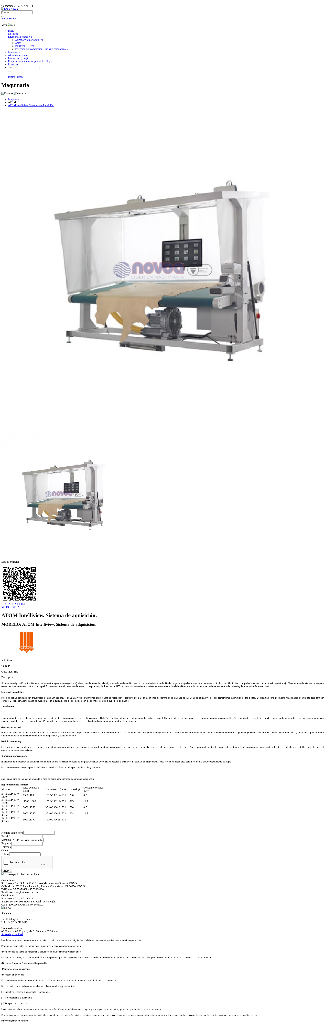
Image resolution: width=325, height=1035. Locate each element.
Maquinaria (14, 52)
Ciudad (5, 850)
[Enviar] (2, 16)
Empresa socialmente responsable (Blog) (29, 61)
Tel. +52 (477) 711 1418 (14, 922)
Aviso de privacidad (12, 934)
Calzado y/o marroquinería (29, 39)
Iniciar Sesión (8, 18)
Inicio (11, 30)
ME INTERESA (10, 607)
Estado (5, 854)
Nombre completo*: (12, 832)
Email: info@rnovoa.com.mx (16, 919)
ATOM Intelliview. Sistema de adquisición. (31, 105)
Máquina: (6, 839)
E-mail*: (5, 836)
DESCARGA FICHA (13, 604)
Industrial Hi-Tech (24, 45)
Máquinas (13, 99)
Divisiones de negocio (20, 36)
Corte (18, 42)
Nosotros (13, 33)
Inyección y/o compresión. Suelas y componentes (41, 49)
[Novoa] (9, 8)
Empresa (6, 843)
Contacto (13, 64)
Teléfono (6, 846)
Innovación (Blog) (18, 58)
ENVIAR (7, 871)
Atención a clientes (18, 55)
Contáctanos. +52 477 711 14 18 (18, 5)
